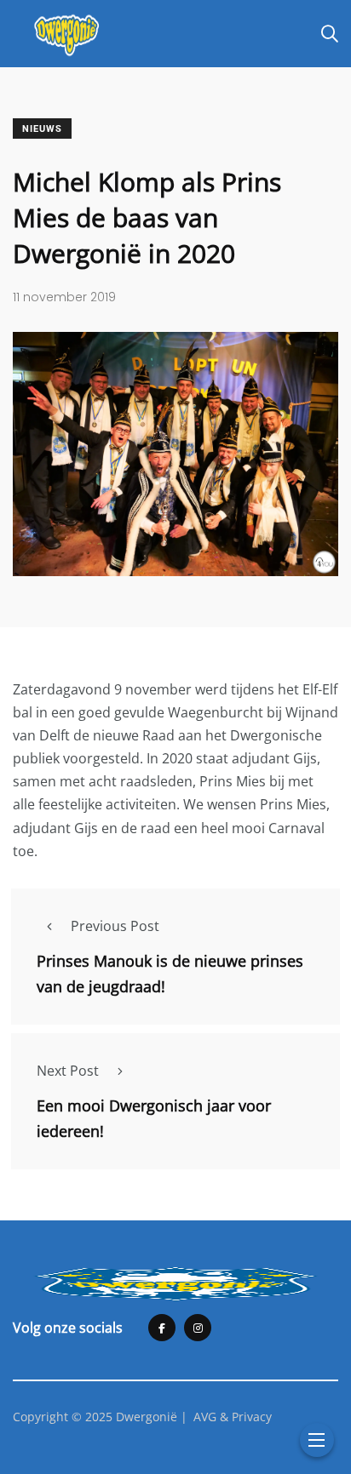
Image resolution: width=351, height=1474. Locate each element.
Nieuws (42, 128)
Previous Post (115, 926)
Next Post (68, 1070)
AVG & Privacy (232, 1416)
